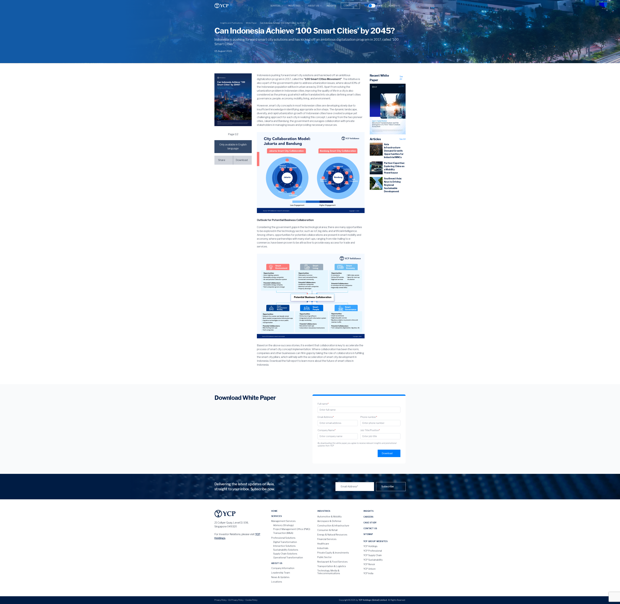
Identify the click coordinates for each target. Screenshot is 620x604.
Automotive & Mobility (329, 516)
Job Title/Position (370, 430)
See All (401, 77)
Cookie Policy (251, 600)
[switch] (371, 6)
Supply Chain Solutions (285, 553)
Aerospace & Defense (329, 521)
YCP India (368, 573)
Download (242, 160)
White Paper (251, 23)
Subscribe (387, 486)
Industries (294, 6)
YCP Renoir (369, 564)
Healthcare (323, 543)
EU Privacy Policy (235, 600)
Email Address (326, 417)
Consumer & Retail (327, 530)
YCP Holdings (370, 546)
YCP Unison (369, 568)
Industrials (322, 548)
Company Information (282, 568)
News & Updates (280, 577)
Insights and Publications (231, 23)
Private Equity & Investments (333, 552)
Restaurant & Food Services (332, 561)
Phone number (368, 417)
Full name (323, 403)
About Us (313, 6)
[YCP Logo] (221, 5)
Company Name (327, 430)
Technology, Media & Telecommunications (328, 572)
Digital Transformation (285, 542)
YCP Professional (372, 550)
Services (275, 6)
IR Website (394, 6)
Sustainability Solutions (285, 549)
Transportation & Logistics (331, 566)
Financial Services (326, 539)
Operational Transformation (288, 557)
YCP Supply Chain (372, 555)
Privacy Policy (220, 600)
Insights (331, 6)
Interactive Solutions (284, 545)
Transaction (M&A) (283, 533)
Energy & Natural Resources (332, 534)
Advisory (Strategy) (283, 525)
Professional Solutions (283, 537)
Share (221, 160)
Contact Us (350, 5)
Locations (276, 581)
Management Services (283, 521)
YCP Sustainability (373, 559)
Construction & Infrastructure (333, 525)
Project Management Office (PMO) (291, 529)
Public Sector (324, 557)
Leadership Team (280, 572)
